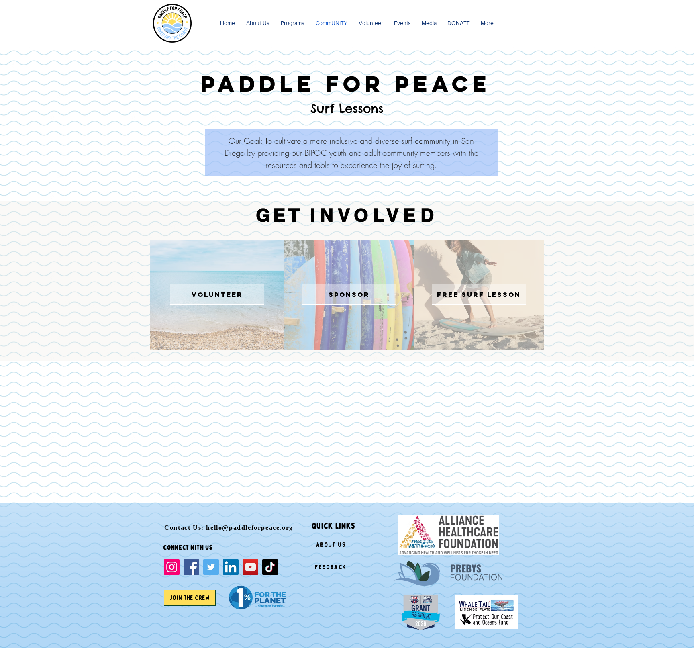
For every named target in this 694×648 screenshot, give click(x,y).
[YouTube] (250, 567)
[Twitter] (211, 567)
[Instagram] (172, 567)
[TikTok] (270, 567)
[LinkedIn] (231, 567)
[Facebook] (191, 567)
